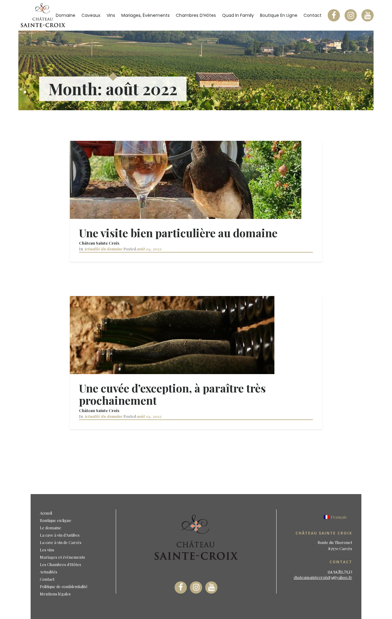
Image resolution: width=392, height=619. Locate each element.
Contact (312, 15)
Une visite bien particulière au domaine (178, 232)
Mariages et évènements (62, 557)
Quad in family (238, 15)
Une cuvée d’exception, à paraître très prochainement (172, 394)
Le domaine (50, 527)
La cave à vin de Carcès (60, 542)
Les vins (47, 549)
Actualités (48, 571)
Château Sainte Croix (99, 243)
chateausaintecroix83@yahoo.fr (323, 577)
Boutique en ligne (278, 15)
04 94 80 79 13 (340, 571)
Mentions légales (55, 593)
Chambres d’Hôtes (196, 15)
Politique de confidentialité (64, 586)
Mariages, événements (145, 15)
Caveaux (90, 15)
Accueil (46, 513)
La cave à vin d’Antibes (60, 535)
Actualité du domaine (103, 248)
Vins (111, 15)
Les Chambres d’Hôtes (60, 564)
